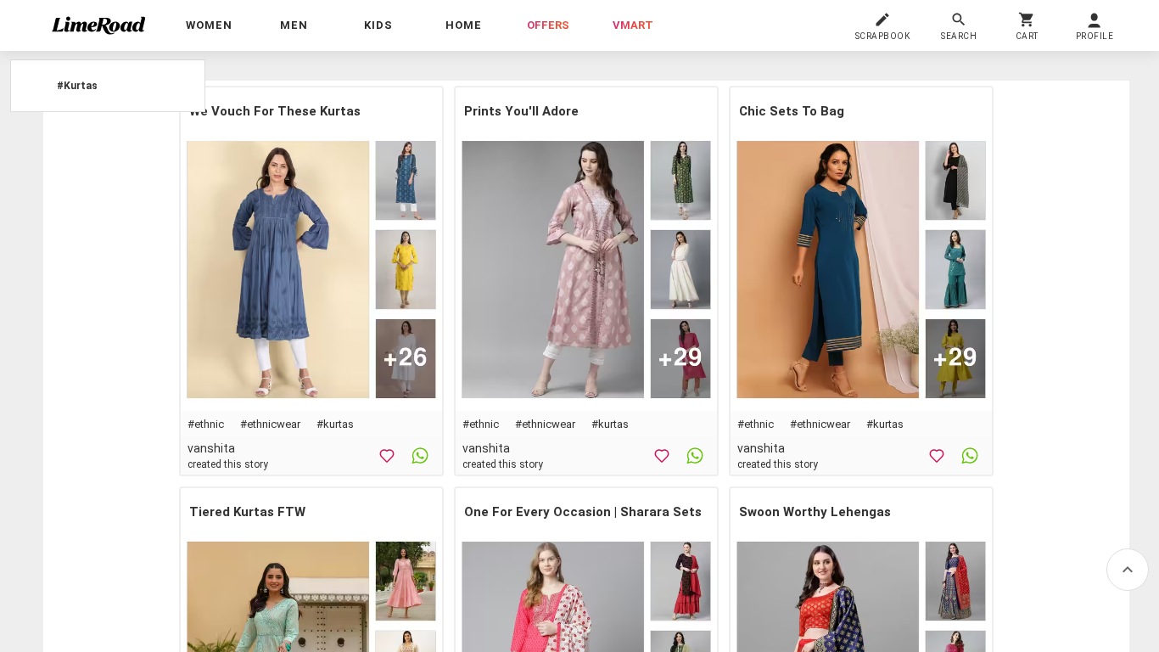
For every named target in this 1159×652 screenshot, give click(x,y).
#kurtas (335, 424)
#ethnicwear (270, 424)
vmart (633, 25)
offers (548, 25)
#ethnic (206, 424)
